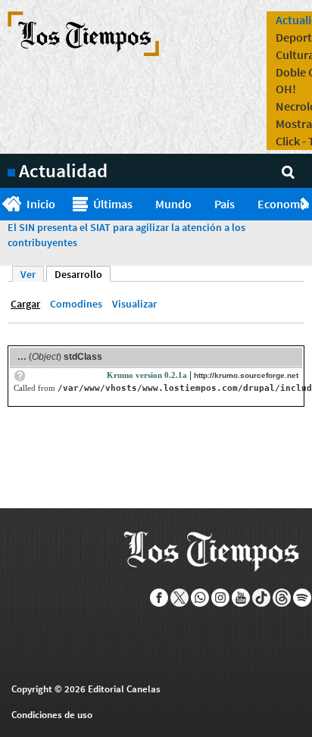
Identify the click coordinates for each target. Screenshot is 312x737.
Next (306, 204)
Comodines (76, 304)
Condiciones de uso (51, 714)
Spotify (302, 598)
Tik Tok (261, 598)
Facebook (159, 598)
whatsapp (200, 598)
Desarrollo (83, 274)
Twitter (179, 598)
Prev (5, 204)
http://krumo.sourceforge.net (246, 375)
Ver (28, 274)
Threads (282, 598)
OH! (286, 88)
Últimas (113, 203)
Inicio (41, 203)
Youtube (241, 598)
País (224, 203)
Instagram (220, 598)
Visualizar (134, 304)
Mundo (173, 203)
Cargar (25, 304)
